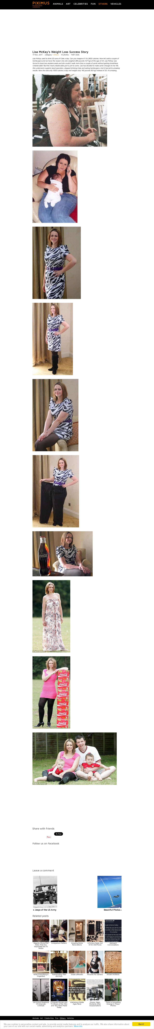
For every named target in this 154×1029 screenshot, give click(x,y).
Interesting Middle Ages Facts (77, 1003)
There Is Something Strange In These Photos (113, 1004)
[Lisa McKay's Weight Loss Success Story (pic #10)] (74, 784)
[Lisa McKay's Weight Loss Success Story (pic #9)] (51, 728)
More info (78, 1026)
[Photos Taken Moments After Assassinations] (95, 1000)
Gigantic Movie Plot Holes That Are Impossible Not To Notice (41, 945)
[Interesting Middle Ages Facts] (77, 1000)
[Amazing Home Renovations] (77, 941)
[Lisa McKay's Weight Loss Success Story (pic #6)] (55, 527)
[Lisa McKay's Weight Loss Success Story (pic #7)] (62, 576)
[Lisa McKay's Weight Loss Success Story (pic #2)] (54, 222)
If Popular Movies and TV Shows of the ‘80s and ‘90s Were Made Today (59, 1004)
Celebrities (81, 4)
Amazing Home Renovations (77, 944)
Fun (93, 4)
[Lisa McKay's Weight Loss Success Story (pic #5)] (55, 451)
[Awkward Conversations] (113, 941)
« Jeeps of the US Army (44, 910)
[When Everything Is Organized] (40, 973)
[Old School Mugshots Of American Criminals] (40, 1000)
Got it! (141, 1024)
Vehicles (116, 4)
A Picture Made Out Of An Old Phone (95, 944)
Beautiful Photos (112, 910)
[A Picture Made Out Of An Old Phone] (95, 941)
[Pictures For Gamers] (95, 973)
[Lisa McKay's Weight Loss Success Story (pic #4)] (52, 374)
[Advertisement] (77, 30)
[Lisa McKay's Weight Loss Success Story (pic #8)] (51, 652)
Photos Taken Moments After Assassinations (95, 1004)
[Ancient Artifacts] (113, 973)
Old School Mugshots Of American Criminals (41, 1004)
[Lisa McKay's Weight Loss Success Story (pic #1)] (69, 146)
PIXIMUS (41, 3)
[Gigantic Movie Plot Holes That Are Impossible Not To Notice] (40, 941)
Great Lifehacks (77, 974)
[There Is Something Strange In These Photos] (113, 1000)
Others (103, 4)
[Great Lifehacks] (77, 973)
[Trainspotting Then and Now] (59, 973)
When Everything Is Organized (40, 975)
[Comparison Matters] (59, 941)
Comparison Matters (59, 943)
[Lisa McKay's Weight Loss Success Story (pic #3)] (56, 298)
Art (68, 4)
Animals (58, 4)
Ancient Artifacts (113, 974)
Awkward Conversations (113, 944)
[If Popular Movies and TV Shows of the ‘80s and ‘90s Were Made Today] (59, 1000)
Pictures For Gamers (95, 974)
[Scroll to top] (137, 1018)
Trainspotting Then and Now (59, 975)
